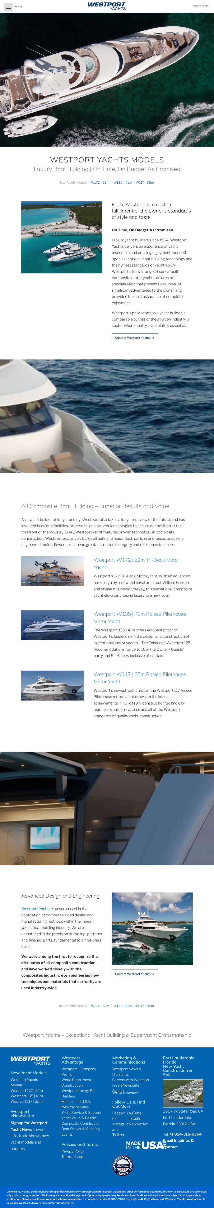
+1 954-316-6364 (185, 1134)
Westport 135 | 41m (27, 1096)
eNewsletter (137, 1124)
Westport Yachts (36, 909)
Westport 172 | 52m (27, 1090)
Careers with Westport (130, 1080)
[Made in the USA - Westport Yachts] (146, 1148)
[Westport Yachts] (152, 963)
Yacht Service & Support (81, 1112)
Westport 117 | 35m (27, 1101)
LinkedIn (133, 1118)
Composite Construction (81, 1123)
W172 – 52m (100, 182)
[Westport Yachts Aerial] (61, 272)
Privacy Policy (72, 1151)
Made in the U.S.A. (76, 1102)
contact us (201, 6)
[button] (8, 7)
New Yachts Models (73, 182)
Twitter (118, 1135)
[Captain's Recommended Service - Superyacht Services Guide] (122, 1175)
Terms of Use (72, 1157)
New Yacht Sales (75, 1107)
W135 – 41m (122, 182)
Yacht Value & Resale (78, 1118)
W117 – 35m (145, 182)
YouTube (133, 1113)
